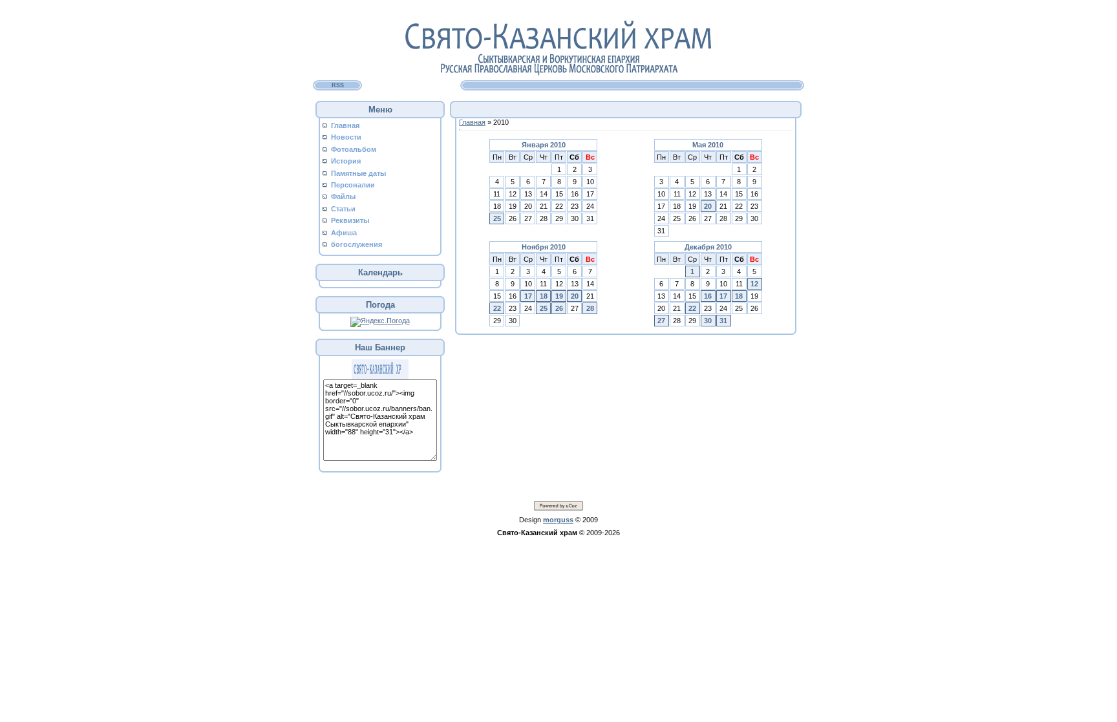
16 (708, 296)
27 (661, 320)
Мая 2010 (707, 145)
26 (559, 308)
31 (723, 320)
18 (544, 296)
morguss (558, 520)
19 (559, 296)
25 (497, 218)
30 (708, 320)
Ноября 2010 (544, 247)
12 (754, 284)
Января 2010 (544, 145)
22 (497, 308)
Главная (472, 122)
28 (590, 308)
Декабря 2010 (708, 247)
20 (708, 206)
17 (528, 296)
